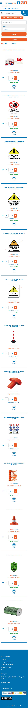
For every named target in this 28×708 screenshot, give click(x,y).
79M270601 (15, 575)
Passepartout (17, 705)
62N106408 (15, 300)
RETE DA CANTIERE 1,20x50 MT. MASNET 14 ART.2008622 (14, 463)
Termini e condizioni (6, 667)
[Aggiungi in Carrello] (15, 78)
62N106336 (15, 254)
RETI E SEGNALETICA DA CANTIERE (10, 8)
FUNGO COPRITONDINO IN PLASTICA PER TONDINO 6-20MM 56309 (14, 372)
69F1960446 (15, 529)
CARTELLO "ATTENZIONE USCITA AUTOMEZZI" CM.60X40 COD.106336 (14, 234)
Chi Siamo (3, 659)
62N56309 (16, 391)
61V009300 (15, 70)
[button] (1, 13)
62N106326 (15, 162)
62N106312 (15, 116)
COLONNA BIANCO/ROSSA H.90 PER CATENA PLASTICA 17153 (14, 326)
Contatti (3, 669)
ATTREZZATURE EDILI (5, 6)
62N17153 (16, 346)
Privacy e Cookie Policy (7, 662)
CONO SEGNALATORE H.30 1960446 (14, 509)
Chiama (24, 14)
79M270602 (15, 621)
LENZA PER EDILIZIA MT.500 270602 (14, 600)
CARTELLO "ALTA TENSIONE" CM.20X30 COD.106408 (14, 280)
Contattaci (5, 682)
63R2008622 (15, 483)
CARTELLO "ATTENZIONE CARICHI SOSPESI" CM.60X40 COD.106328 (14, 188)
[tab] (3, 43)
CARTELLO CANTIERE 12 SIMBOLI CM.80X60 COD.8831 (14, 418)
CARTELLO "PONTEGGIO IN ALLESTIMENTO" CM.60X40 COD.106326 (14, 142)
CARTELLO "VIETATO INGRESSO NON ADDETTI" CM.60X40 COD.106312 (14, 96)
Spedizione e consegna (7, 664)
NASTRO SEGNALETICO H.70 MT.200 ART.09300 (14, 50)
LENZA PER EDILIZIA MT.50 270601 (14, 555)
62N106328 (15, 208)
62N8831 (16, 437)
